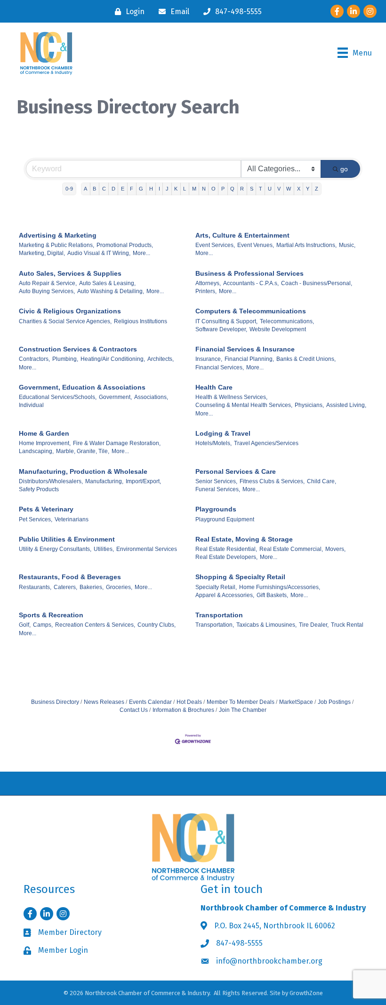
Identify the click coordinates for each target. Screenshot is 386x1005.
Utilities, (104, 549)
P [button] (223, 188)
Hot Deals (189, 702)
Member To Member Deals (240, 702)
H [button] (151, 188)
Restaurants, (35, 587)
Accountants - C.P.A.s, (251, 283)
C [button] (104, 188)
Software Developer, (221, 329)
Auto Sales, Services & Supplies (70, 273)
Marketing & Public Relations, (56, 245)
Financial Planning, (249, 359)
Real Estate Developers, (226, 557)
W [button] (288, 188)
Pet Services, (35, 519)
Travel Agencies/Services (266, 443)
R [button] (242, 188)
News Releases (104, 702)
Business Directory (55, 702)
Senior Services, (216, 481)
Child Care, (321, 481)
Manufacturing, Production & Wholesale (83, 471)
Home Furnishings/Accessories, (279, 587)
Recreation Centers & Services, (95, 625)
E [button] (122, 188)
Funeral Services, (217, 489)
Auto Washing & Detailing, (110, 291)
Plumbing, (65, 359)
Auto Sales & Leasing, (107, 283)
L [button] (184, 188)
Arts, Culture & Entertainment (242, 235)
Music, (347, 245)
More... (141, 253)
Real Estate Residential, (226, 549)
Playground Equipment (224, 519)
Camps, (43, 625)
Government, (115, 397)
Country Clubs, (156, 625)
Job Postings (334, 702)
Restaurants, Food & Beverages (70, 577)
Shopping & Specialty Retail (240, 577)
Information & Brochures (183, 710)
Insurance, (208, 359)
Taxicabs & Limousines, (266, 625)
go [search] (344, 169)
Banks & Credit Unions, (306, 359)
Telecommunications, (287, 321)
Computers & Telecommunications (250, 311)
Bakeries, (92, 587)
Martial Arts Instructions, (306, 245)
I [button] (159, 188)
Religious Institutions (140, 321)
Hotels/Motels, (213, 443)
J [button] (167, 188)
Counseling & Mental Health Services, (243, 405)
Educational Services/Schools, (57, 397)
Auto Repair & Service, (48, 283)
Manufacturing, (104, 481)
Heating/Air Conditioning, (112, 359)
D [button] (113, 188)
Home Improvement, (45, 443)
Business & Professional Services (249, 273)
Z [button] (316, 188)
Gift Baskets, (272, 595)
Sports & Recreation (51, 615)
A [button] (85, 188)
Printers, (206, 291)
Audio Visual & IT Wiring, (98, 253)
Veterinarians (71, 519)
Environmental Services (146, 549)
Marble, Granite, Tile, (82, 451)
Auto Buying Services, (47, 291)
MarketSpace (296, 702)
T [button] (260, 188)
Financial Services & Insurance (245, 349)
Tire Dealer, (314, 625)
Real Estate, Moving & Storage (244, 539)
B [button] (94, 188)
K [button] (175, 188)
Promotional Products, (124, 245)
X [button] (298, 188)
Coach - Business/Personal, (316, 283)
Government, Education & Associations (82, 387)
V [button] (279, 188)
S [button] (251, 188)
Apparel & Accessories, (224, 595)
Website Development (277, 329)
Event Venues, (255, 245)
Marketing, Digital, (42, 253)
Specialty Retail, (216, 587)
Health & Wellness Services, (231, 397)
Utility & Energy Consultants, (55, 549)
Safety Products (39, 489)
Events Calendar (150, 702)
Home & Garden (44, 433)
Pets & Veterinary (46, 509)
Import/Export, (143, 481)
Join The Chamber (242, 710)
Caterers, (65, 587)
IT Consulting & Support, (226, 321)
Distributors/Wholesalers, (51, 481)
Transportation (219, 615)
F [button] (131, 188)
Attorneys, (208, 283)
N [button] (204, 188)
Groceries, (119, 587)
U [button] (270, 188)
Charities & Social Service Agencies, (65, 321)
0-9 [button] (69, 188)
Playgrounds (215, 509)
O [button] (213, 188)
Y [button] (307, 188)
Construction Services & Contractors (78, 349)
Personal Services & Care (235, 471)
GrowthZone (306, 993)
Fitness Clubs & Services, (272, 481)
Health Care (214, 387)
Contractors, (34, 359)
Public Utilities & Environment (67, 539)
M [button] (194, 188)
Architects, (160, 359)
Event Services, (215, 245)
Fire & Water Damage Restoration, (117, 443)
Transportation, (214, 625)
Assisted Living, (346, 405)
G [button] (141, 188)
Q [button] (232, 188)
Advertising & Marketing (57, 235)
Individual (31, 405)
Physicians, (309, 405)
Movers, (335, 549)
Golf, (25, 625)
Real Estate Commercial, (291, 549)
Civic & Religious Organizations (70, 311)
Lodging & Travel (222, 433)
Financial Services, (219, 367)
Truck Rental (347, 625)
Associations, (151, 397)
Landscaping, (36, 451)
